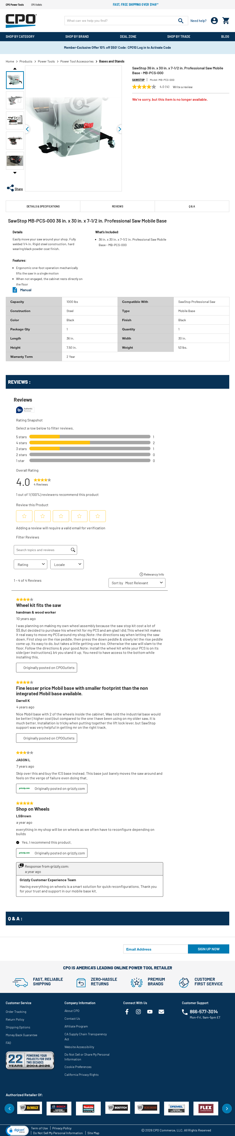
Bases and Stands (111, 61)
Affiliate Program (76, 1026)
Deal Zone (128, 36)
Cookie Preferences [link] (78, 1067)
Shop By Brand (77, 36)
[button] (15, 80)
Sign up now (209, 949)
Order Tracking (16, 1012)
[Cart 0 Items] (225, 19)
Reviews (117, 206)
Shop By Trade (178, 36)
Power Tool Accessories (77, 61)
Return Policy (15, 1019)
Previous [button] (15, 68)
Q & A (192, 206)
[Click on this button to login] (214, 20)
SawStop (138, 79)
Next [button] (15, 172)
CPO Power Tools (15, 4)
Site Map (93, 1133)
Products (26, 61)
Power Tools (46, 61)
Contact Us (72, 1018)
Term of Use (39, 1128)
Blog (225, 36)
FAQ (8, 1043)
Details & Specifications (43, 206)
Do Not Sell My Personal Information (58, 1133)
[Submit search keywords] (181, 20)
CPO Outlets (36, 4)
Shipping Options (18, 1027)
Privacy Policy (61, 1128)
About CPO (71, 1011)
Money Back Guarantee (21, 1035)
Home (10, 61)
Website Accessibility (79, 1047)
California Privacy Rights (81, 1074)
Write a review (183, 87)
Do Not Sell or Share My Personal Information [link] (86, 1056)
